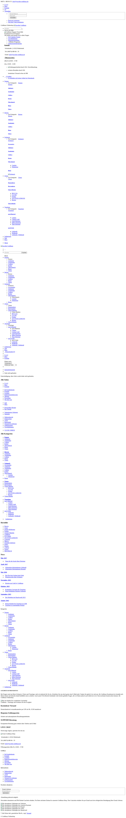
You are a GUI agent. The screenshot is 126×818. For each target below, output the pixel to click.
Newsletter (7, 398)
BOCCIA (15, 193)
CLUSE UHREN (9, 430)
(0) (5, 9)
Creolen (14, 165)
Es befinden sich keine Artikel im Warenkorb (21, 78)
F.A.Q (6, 4)
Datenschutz (8, 419)
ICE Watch (7, 536)
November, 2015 (6, 580)
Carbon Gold (15, 219)
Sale (5, 238)
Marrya (6, 541)
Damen (6, 81)
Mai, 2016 (4, 572)
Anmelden (13, 17)
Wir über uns (8, 400)
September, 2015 (6, 594)
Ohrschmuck (12, 267)
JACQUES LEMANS (18, 198)
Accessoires (11, 287)
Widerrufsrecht (8, 417)
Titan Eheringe (16, 224)
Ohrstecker (15, 167)
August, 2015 (5, 600)
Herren (6, 113)
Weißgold (14, 233)
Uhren (6, 176)
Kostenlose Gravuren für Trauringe (15, 589)
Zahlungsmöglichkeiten (15, 43)
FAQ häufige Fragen (14, 37)
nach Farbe (11, 338)
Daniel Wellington (9, 529)
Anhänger (11, 261)
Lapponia (7, 539)
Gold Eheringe (16, 221)
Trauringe (7, 207)
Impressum (7, 422)
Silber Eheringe (16, 222)
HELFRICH (8, 551)
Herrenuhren (11, 309)
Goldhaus (7, 534)
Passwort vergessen (13, 20)
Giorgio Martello (9, 533)
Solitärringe (7, 236)
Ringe (10, 269)
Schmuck (7, 137)
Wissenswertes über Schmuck (13, 577)
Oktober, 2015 (5, 586)
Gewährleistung (12, 38)
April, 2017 (4, 564)
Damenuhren (12, 307)
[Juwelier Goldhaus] (20, 25)
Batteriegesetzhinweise (11, 395)
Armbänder (11, 262)
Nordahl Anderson (9, 543)
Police (6, 544)
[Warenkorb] (5, 249)
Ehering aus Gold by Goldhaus (14, 583)
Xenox (6, 549)
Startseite (9, 370)
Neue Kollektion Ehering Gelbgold (15, 591)
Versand (28, 813)
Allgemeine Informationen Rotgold (15, 569)
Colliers (10, 264)
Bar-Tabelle (7, 409)
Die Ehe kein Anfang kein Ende (14, 575)
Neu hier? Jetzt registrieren (16, 22)
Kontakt (6, 8)
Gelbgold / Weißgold (18, 235)
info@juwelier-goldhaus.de (20, 1)
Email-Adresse (6, 789)
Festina (14, 196)
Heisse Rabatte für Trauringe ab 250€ (16, 603)
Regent (14, 200)
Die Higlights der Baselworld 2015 (15, 597)
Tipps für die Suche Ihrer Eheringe (15, 561)
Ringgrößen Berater (10, 407)
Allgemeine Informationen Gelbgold (15, 567)
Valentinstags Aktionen (11, 412)
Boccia (6, 526)
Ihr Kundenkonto (9, 390)
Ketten (10, 266)
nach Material (12, 327)
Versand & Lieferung (10, 424)
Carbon (14, 217)
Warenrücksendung (13, 40)
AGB (6, 420)
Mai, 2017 (4, 558)
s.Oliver (6, 548)
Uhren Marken (12, 310)
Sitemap (6, 396)
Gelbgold (14, 231)
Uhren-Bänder (12, 322)
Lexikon (6, 393)
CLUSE (14, 195)
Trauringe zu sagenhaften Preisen (14, 605)
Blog (5, 6)
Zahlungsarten (8, 425)
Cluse (6, 528)
